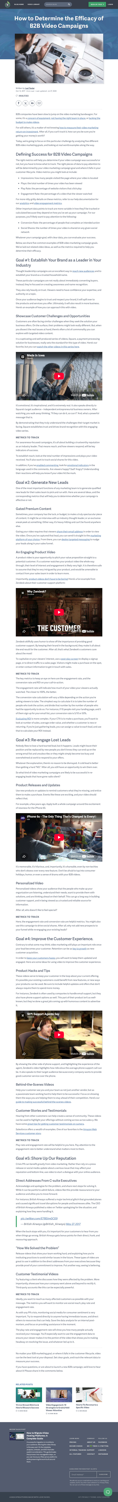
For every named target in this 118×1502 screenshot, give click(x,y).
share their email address (70, 531)
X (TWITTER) (103, 1446)
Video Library (34, 4)
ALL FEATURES (75, 1454)
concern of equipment (38, 118)
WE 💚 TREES (92, 1446)
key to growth (80, 948)
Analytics (23, 95)
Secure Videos (76, 1446)
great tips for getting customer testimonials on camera (55, 1123)
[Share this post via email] (39, 103)
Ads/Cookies (103, 1497)
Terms (93, 1497)
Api (79, 1497)
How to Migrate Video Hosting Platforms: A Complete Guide (38, 1435)
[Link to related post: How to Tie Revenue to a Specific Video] (89, 1394)
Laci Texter (30, 88)
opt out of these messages (83, 1485)
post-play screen (69, 658)
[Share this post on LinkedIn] (32, 103)
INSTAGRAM (103, 1454)
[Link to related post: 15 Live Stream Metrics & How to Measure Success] (29, 1394)
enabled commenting (47, 465)
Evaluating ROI (23, 718)
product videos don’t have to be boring (48, 578)
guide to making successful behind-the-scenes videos (43, 1101)
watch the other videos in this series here (58, 346)
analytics (24, 203)
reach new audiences (83, 271)
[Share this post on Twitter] (25, 103)
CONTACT (91, 1454)
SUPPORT (91, 1450)
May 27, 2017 (73, 1224)
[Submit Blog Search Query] (69, 4)
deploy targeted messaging (76, 539)
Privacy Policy (104, 1483)
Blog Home (19, 4)
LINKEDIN (102, 1450)
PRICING (73, 1442)
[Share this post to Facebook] (19, 103)
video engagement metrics (48, 203)
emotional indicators (78, 465)
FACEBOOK (102, 1442)
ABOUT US (91, 1442)
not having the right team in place (68, 118)
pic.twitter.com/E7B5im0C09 (39, 1218)
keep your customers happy (41, 957)
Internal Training (78, 1450)
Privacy (86, 1497)
